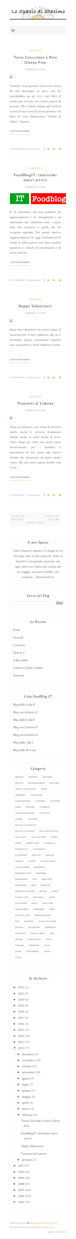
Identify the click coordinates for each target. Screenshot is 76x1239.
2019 (21, 1006)
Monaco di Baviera (25, 891)
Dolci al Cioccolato (26, 825)
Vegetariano (32, 951)
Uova (46, 945)
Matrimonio (21, 879)
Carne (44, 789)
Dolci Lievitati (39, 837)
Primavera (38, 909)
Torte (49, 939)
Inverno (19, 861)
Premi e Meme (22, 909)
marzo (26, 1109)
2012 (21, 1048)
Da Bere (19, 819)
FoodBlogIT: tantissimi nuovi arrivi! (35, 177)
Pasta (52, 897)
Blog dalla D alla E (24, 720)
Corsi (18, 807)
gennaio (27, 1160)
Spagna (19, 939)
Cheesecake (36, 795)
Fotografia (39, 849)
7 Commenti (17, 495)
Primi (16, 630)
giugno (26, 1090)
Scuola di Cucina (47, 921)
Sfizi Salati (20, 933)
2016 (21, 1024)
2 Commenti (17, 377)
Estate (54, 837)
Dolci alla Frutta (48, 831)
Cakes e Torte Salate (25, 789)
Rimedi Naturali (43, 915)
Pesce (34, 903)
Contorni (19, 645)
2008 (21, 1184)
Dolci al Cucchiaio (25, 831)
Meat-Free (47, 879)
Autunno (47, 777)
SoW (52, 933)
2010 (21, 1172)
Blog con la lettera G (25, 735)
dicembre (28, 1054)
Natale (54, 891)
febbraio (27, 1115)
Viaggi (47, 951)
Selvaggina (34, 927)
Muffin (43, 891)
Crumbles (45, 807)
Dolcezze (35, 50)
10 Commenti (18, 149)
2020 (21, 1000)
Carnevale (20, 795)
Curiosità (44, 813)
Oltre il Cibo (21, 897)
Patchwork (21, 903)
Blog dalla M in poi (24, 750)
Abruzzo (19, 777)
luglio (25, 1084)
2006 (21, 1196)
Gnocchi (36, 855)
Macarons (39, 867)
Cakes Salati (20, 660)
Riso (17, 921)
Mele (33, 885)
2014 (21, 1036)
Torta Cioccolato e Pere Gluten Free (35, 60)
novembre (28, 1060)
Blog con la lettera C (25, 712)
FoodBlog (49, 843)
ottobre (26, 1066)
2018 (21, 1012)
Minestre (45, 885)
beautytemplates (44, 1223)
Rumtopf (29, 921)
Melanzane (20, 885)
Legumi (32, 861)
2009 (21, 1178)
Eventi (18, 843)
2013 (21, 1042)
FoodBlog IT (35, 168)
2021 (21, 994)
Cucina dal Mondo (25, 813)
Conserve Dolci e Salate (28, 668)
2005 (21, 1202)
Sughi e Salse (34, 939)
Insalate (49, 855)
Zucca (18, 957)
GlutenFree (21, 855)
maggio (26, 1097)
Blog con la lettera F (25, 727)
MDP (35, 879)
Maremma (41, 873)
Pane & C (19, 653)
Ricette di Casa (22, 915)
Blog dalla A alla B (24, 705)
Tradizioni (34, 945)
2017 (21, 1018)
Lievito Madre (22, 867)
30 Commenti (18, 280)
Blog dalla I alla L (23, 742)
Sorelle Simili (38, 933)
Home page (35, 522)
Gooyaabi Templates (42, 1227)
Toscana (19, 945)
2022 (21, 987)
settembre (28, 1072)
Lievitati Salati (47, 861)
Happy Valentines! (35, 306)
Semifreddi (50, 927)
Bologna (54, 783)
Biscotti (19, 783)
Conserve (40, 801)
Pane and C (38, 897)
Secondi (18, 638)
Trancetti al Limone (35, 403)
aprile (25, 1103)
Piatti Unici (47, 903)
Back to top (56, 1232)
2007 (21, 1190)
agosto (26, 1078)
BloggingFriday (36, 783)
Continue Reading (20, 131)
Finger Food (32, 843)
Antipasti (33, 777)
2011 (21, 1166)
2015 (21, 1030)
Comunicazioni (23, 801)
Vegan (18, 951)
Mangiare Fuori (23, 873)
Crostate (30, 807)
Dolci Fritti (21, 837)
